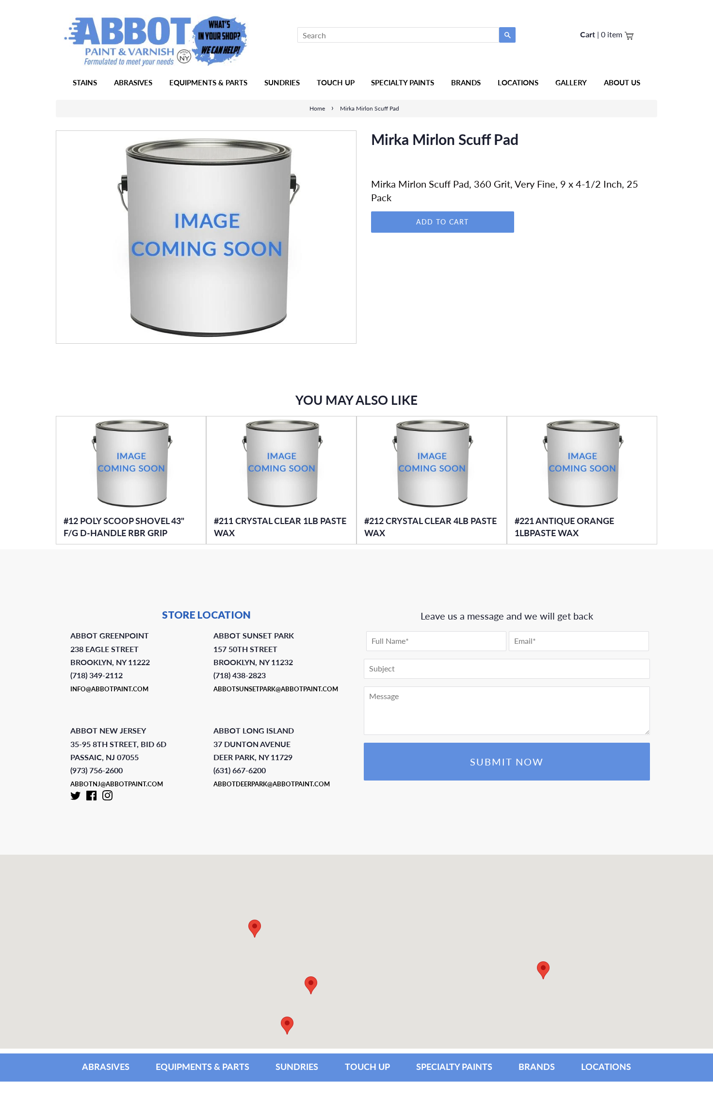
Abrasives (133, 82)
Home (317, 108)
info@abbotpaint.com (109, 689)
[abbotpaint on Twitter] (75, 797)
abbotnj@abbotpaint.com (116, 784)
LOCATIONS (606, 1066)
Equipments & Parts (208, 82)
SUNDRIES (282, 82)
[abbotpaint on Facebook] (91, 797)
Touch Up (336, 82)
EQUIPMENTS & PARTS (202, 1066)
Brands (466, 82)
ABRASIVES (106, 1066)
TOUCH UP (367, 1066)
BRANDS (537, 1066)
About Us (622, 82)
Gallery (571, 82)
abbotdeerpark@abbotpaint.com (271, 784)
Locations (518, 82)
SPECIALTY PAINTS (454, 1066)
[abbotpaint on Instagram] (107, 797)
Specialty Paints (402, 82)
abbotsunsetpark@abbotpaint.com (275, 689)
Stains (85, 82)
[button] (543, 970)
